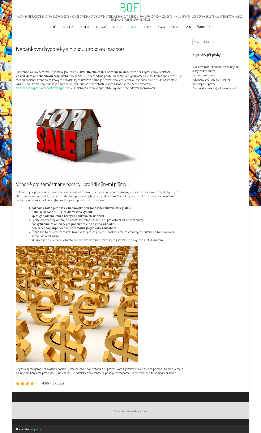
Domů (53, 26)
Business (68, 26)
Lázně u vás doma (203, 75)
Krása (161, 26)
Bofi (130, 7)
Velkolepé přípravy (203, 84)
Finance (133, 26)
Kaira (38, 429)
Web (188, 26)
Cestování (101, 26)
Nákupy (175, 26)
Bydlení (84, 26)
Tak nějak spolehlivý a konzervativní (214, 88)
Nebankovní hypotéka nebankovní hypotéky (43, 88)
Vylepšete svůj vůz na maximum (212, 79)
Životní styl (204, 26)
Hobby (148, 26)
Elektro (117, 26)
